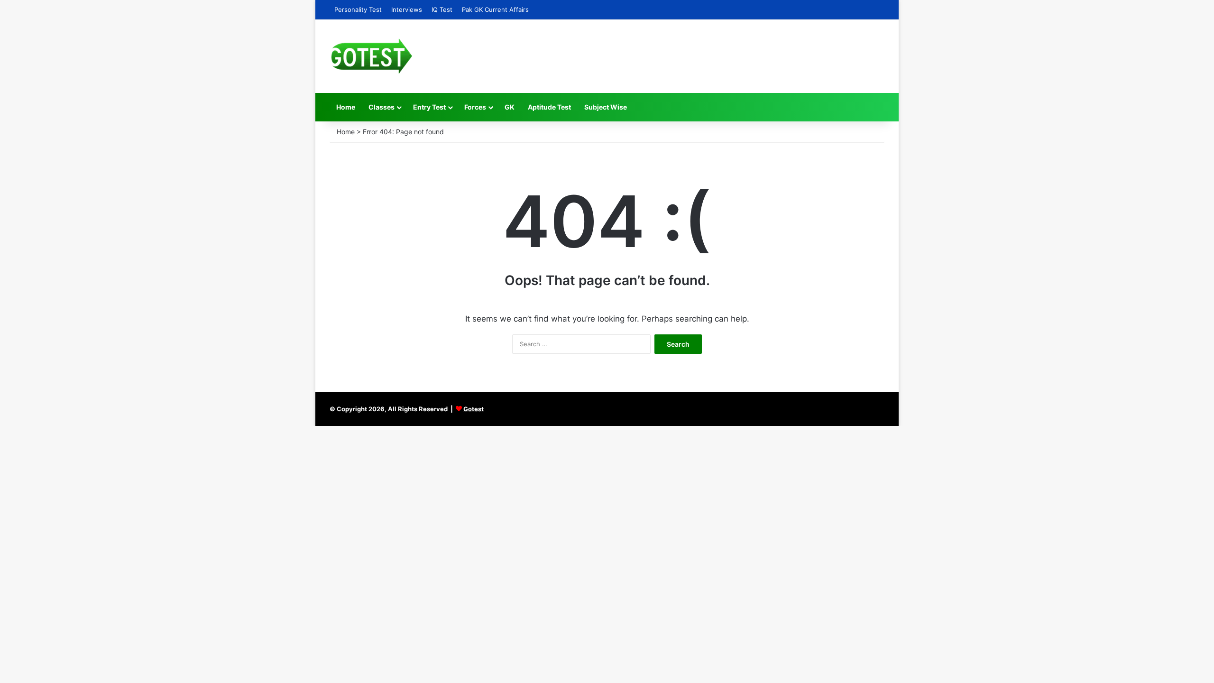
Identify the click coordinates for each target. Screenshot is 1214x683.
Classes (381, 107)
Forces (475, 107)
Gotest (473, 409)
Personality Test (358, 9)
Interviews (406, 9)
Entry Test (429, 107)
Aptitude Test (549, 107)
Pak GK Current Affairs (495, 9)
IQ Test (442, 9)
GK (510, 107)
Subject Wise (605, 107)
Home (345, 107)
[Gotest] (371, 56)
